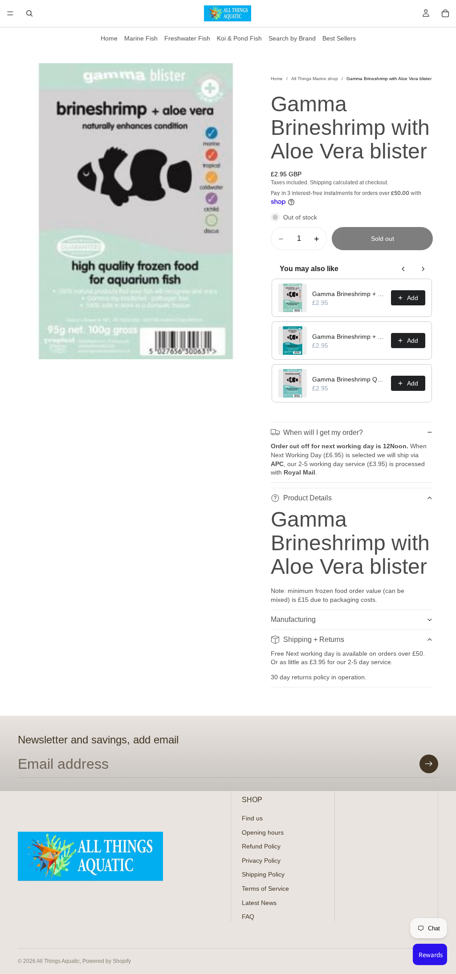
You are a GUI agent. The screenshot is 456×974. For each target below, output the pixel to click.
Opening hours (263, 832)
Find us (252, 818)
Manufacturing (293, 619)
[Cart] (445, 13)
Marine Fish (141, 38)
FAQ (248, 917)
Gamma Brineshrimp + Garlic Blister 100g (349, 293)
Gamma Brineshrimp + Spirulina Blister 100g (349, 336)
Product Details (307, 498)
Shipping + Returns (313, 639)
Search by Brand (292, 38)
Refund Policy (261, 846)
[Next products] (423, 269)
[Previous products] (403, 269)
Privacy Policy (261, 860)
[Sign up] (428, 764)
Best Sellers (339, 38)
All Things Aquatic (58, 961)
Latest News (259, 902)
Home (109, 38)
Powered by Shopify (106, 961)
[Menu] (10, 13)
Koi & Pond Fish (239, 38)
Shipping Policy (263, 874)
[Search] (29, 13)
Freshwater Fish (187, 38)
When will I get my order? (323, 432)
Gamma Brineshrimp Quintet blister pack (349, 379)
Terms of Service (265, 888)
